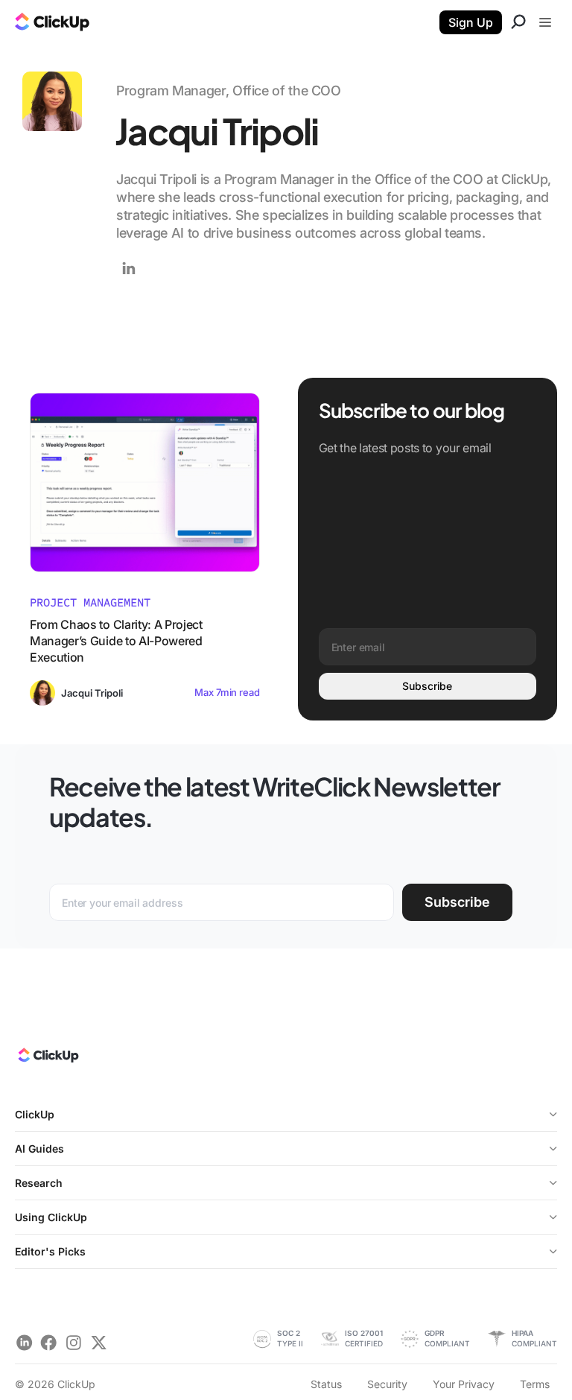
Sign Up (470, 22)
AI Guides (39, 1148)
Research (39, 1182)
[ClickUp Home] (47, 1058)
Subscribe (427, 686)
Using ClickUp (51, 1217)
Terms (535, 1384)
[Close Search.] (518, 24)
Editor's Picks (50, 1251)
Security (387, 1384)
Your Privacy (464, 1384)
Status (326, 1384)
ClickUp (34, 1114)
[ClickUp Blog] (52, 24)
